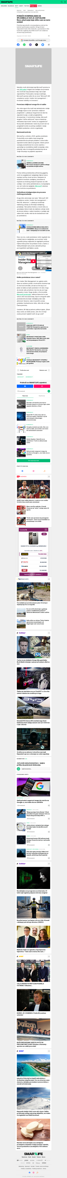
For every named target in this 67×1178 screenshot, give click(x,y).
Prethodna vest (24, 370)
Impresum (27, 1166)
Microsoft (20, 377)
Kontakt (33, 1166)
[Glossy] (38, 1163)
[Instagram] (42, 386)
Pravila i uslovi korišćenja (42, 1166)
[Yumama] (39, 1160)
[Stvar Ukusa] (47, 1160)
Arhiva (44, 1168)
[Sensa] (28, 1163)
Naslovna (19, 10)
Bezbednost (31, 10)
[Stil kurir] (33, 1163)
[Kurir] (26, 1160)
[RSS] (44, 471)
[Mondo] (19, 1160)
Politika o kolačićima (26, 1168)
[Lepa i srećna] (32, 1160)
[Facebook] (25, 386)
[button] (49, 36)
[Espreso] (44, 1163)
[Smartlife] (6, 2)
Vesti (24, 10)
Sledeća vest (43, 370)
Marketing (21, 1166)
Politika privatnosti (37, 1168)
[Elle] (22, 1163)
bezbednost (29, 377)
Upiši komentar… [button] (27, 769)
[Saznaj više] (49, 476)
